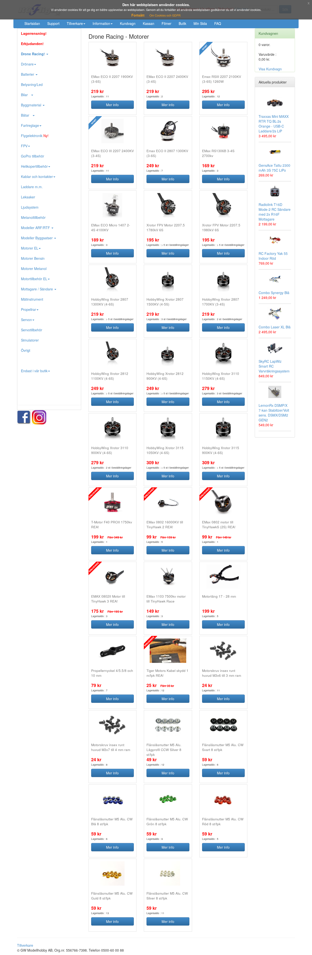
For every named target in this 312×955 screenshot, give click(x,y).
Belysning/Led (32, 84)
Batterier (28, 74)
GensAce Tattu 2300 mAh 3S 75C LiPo (274, 168)
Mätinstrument (32, 299)
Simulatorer (30, 340)
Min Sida (200, 23)
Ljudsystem (30, 207)
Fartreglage (30, 125)
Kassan (148, 23)
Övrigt (25, 350)
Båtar (26, 115)
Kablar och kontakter (37, 176)
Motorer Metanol (34, 268)
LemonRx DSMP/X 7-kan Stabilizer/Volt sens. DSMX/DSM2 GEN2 (274, 412)
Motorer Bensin (33, 258)
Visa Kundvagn (270, 68)
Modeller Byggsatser (37, 237)
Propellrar (28, 309)
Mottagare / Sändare (37, 289)
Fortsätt (138, 15)
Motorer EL (29, 248)
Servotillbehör (31, 329)
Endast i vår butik (34, 370)
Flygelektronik (35, 135)
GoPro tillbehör (32, 156)
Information (101, 23)
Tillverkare (75, 23)
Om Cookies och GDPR (165, 15)
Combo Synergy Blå (274, 292)
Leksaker (28, 197)
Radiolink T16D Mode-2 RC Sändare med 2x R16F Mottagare (275, 212)
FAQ (217, 23)
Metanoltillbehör (33, 217)
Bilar (26, 94)
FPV (24, 145)
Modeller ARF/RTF (36, 227)
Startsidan (32, 23)
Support (53, 23)
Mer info (112, 104)
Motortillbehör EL (34, 278)
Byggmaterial (31, 104)
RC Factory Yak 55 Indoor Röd (273, 256)
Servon (26, 319)
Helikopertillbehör (34, 166)
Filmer (166, 23)
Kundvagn (128, 23)
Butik (182, 23)
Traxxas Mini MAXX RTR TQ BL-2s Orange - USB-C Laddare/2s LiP (274, 123)
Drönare (27, 64)
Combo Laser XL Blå (275, 327)
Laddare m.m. (32, 186)
